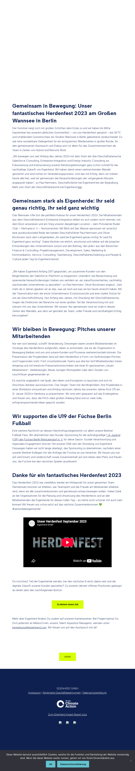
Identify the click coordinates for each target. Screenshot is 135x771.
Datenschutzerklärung (95, 692)
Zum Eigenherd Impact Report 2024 (67, 714)
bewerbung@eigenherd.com (29, 627)
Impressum (34, 692)
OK (50, 764)
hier (80, 187)
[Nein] (130, 760)
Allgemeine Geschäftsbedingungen (62, 692)
